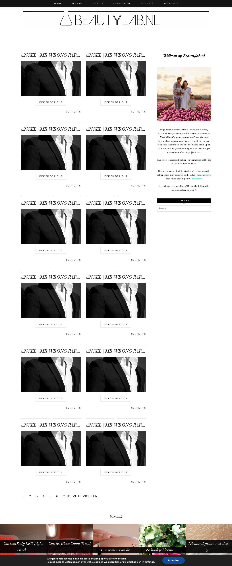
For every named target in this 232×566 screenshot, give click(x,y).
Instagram (197, 178)
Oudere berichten (80, 496)
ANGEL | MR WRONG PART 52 (118, 425)
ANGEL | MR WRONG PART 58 (53, 351)
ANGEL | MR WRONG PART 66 (53, 55)
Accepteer (173, 560)
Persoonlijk (122, 3)
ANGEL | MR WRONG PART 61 (118, 203)
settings (149, 562)
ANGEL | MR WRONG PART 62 (53, 203)
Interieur (147, 3)
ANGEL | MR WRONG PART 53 (53, 425)
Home (58, 3)
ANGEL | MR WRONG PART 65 (118, 55)
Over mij (77, 3)
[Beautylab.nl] (116, 20)
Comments (73, 112)
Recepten (171, 3)
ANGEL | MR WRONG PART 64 (53, 129)
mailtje (207, 174)
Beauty (98, 3)
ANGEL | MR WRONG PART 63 (118, 129)
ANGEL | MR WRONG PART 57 (118, 351)
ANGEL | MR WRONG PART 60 (53, 277)
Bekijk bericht (50, 102)
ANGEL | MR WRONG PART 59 (118, 277)
